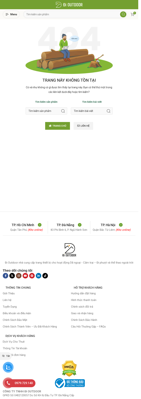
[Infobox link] (26, 225)
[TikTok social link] (45, 275)
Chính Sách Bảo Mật (15, 320)
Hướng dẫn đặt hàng (83, 293)
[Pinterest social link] (32, 275)
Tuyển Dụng (10, 306)
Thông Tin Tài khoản (15, 348)
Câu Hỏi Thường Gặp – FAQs (88, 326)
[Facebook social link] (5, 275)
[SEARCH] (63, 111)
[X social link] (12, 275)
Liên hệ (7, 300)
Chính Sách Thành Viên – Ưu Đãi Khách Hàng (30, 326)
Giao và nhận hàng (82, 313)
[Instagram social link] (18, 275)
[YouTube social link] (25, 275)
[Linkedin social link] (38, 275)
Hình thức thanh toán (83, 300)
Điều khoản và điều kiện (17, 313)
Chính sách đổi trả (82, 306)
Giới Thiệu (9, 293)
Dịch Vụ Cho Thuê (14, 341)
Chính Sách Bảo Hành (84, 320)
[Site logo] (69, 4)
